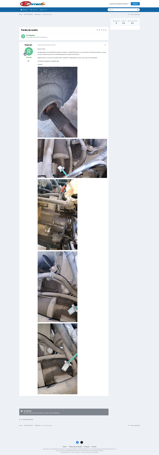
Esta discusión (129, 9)
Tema (64, 446)
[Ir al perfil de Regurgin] (23, 36)
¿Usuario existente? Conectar (118, 4)
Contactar (87, 446)
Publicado (47, 45)
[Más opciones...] (105, 45)
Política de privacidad (75, 446)
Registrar (135, 3)
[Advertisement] (63, 22)
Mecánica (44, 37)
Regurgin (28, 45)
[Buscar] (138, 9)
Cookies (93, 446)
